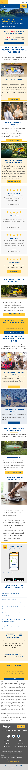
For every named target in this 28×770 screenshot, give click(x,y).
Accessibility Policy (14, 767)
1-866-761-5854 (20, 656)
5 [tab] (17, 577)
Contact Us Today (14, 678)
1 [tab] (11, 577)
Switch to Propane (14, 99)
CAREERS (21, 743)
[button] (1, 6)
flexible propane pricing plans (17, 520)
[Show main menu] (26, 2)
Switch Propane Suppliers (14, 140)
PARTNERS (7, 746)
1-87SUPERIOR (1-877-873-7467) (17, 730)
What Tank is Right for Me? (14, 472)
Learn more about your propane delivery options (14, 314)
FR (23, 2)
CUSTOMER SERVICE (21, 746)
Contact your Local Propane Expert (14, 332)
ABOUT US (21, 740)
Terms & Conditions (10, 765)
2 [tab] (13, 577)
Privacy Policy (19, 765)
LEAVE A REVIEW (14, 271)
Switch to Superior (14, 386)
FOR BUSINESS (7, 743)
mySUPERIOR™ (16, 173)
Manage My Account (14, 181)
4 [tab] (16, 577)
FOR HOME (7, 740)
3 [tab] (14, 577)
